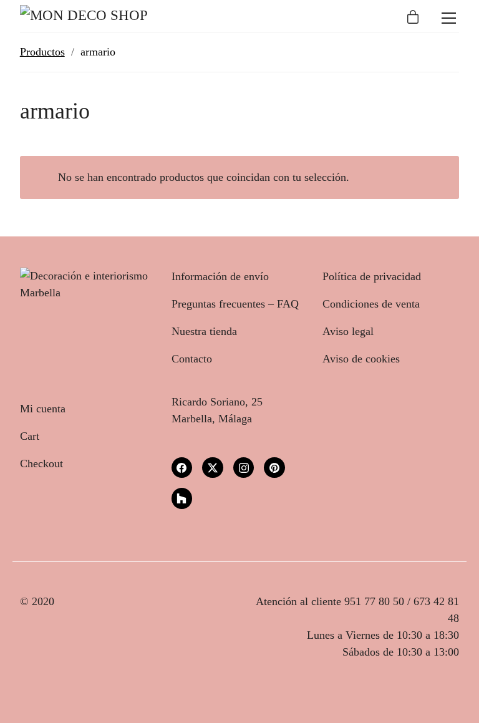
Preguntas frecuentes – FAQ (235, 304)
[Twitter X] (212, 467)
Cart (29, 436)
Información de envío (220, 276)
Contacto (192, 358)
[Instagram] (243, 467)
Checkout (41, 463)
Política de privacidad (371, 276)
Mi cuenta (42, 408)
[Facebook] (182, 467)
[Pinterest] (274, 467)
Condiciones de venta (371, 304)
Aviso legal (348, 331)
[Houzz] (182, 498)
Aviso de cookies (361, 358)
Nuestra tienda (204, 331)
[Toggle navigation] (448, 18)
